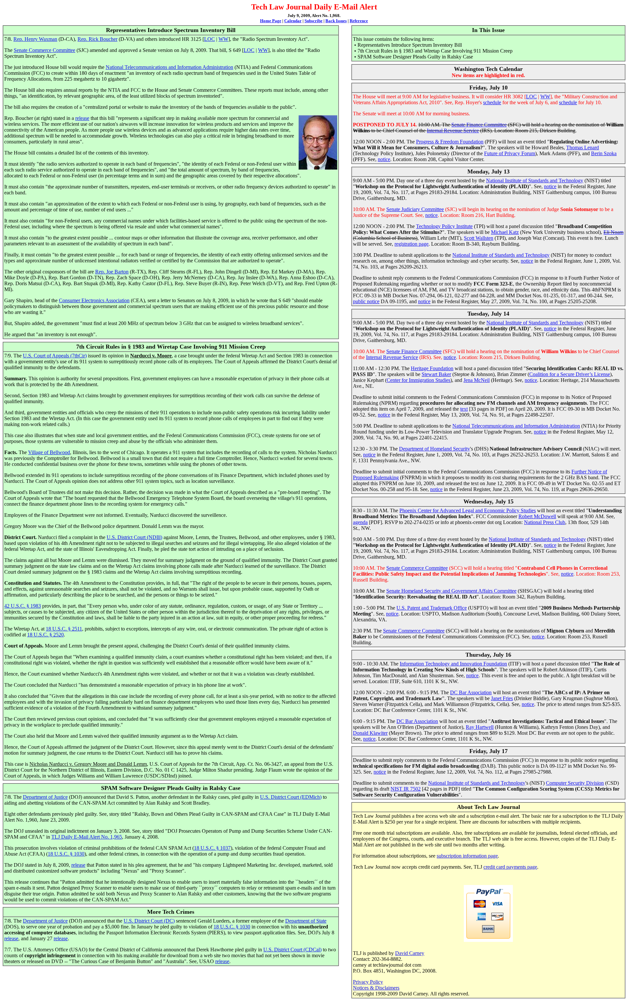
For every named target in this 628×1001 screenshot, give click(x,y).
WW (223, 39)
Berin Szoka (604, 153)
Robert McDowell (537, 516)
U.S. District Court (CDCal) (292, 949)
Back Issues (336, 20)
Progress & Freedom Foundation (449, 141)
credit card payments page (510, 867)
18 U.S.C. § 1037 (212, 848)
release (82, 118)
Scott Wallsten (478, 238)
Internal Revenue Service (453, 130)
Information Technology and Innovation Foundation (453, 663)
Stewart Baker (436, 374)
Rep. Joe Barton (112, 271)
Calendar (293, 20)
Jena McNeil (476, 380)
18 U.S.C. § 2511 (64, 629)
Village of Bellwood (49, 452)
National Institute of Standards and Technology (534, 180)
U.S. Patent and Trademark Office (431, 608)
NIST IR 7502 (406, 789)
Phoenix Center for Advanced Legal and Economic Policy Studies (467, 510)
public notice (366, 301)
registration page (411, 244)
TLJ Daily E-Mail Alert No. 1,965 (86, 837)
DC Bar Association (471, 692)
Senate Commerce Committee (44, 50)
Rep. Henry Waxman (35, 39)
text (464, 409)
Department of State (305, 921)
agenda (360, 522)
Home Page (270, 20)
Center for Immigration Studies (418, 380)
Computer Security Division (575, 783)
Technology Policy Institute (444, 226)
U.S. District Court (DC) (149, 921)
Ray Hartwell (480, 727)
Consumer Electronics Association (94, 300)
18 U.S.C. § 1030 (66, 854)
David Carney (409, 953)
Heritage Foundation (432, 368)
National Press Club (544, 522)
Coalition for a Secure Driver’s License (569, 374)
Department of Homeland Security (434, 448)
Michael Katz (505, 232)
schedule (492, 102)
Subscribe (314, 20)
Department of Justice (45, 797)
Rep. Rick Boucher (97, 39)
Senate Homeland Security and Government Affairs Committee (451, 591)
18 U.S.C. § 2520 (45, 634)
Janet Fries (502, 698)
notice (384, 159)
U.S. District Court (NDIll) (134, 537)
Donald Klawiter (370, 733)
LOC (209, 39)
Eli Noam (613, 232)
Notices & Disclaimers (376, 988)
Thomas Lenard (582, 147)
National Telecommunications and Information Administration (169, 67)
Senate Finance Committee (479, 124)
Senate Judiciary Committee (415, 209)
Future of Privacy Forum (509, 153)
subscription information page (467, 856)
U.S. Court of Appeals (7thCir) (55, 355)
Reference (359, 20)
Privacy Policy (368, 982)
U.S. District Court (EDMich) (291, 797)
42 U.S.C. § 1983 (22, 606)
